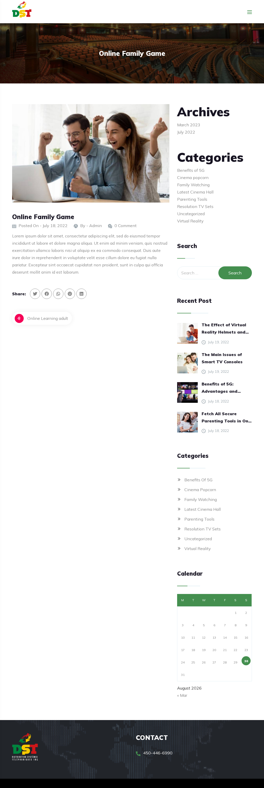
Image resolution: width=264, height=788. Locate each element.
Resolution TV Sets (195, 206)
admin (95, 225)
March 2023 (188, 124)
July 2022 (186, 132)
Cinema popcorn (193, 177)
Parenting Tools (192, 199)
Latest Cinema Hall (195, 192)
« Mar (182, 695)
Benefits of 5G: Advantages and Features (219, 388)
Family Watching (193, 184)
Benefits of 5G (190, 170)
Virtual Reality (190, 220)
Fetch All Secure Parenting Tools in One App (226, 417)
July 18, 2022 (218, 401)
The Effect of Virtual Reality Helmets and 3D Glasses (224, 329)
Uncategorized (191, 213)
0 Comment (125, 225)
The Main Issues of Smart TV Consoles (222, 358)
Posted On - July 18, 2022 (43, 225)
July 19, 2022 (218, 342)
